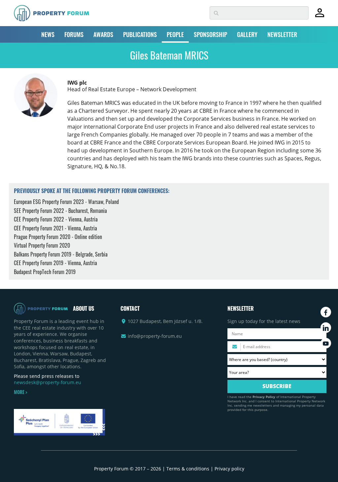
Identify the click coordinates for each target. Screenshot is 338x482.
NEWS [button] (47, 34)
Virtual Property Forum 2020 (42, 245)
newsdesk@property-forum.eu (47, 382)
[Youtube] (326, 343)
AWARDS (103, 34)
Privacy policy (229, 468)
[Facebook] (326, 312)
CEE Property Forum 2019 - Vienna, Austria (55, 263)
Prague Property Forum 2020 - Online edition (58, 237)
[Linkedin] (326, 327)
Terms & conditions (187, 468)
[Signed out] (319, 16)
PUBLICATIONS (140, 34)
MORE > (20, 392)
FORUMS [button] (74, 34)
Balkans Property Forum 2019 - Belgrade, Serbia (61, 254)
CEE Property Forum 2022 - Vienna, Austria (56, 219)
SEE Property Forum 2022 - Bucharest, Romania (60, 211)
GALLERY (247, 34)
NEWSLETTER (282, 34)
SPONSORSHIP (210, 34)
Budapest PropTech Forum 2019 (45, 272)
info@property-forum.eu (155, 336)
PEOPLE (175, 34)
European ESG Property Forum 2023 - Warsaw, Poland (66, 202)
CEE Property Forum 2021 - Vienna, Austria (55, 228)
